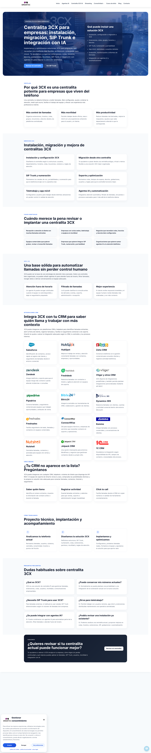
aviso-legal (35, 749)
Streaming (88, 3)
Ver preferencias (38, 745)
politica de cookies (14, 749)
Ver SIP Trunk (51, 66)
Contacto (126, 3)
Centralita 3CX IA (77, 3)
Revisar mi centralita (33, 66)
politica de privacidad (25, 749)
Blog (119, 3)
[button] (44, 720)
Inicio (58, 3)
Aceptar (9, 745)
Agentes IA (65, 3)
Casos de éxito (111, 3)
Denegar (23, 745)
